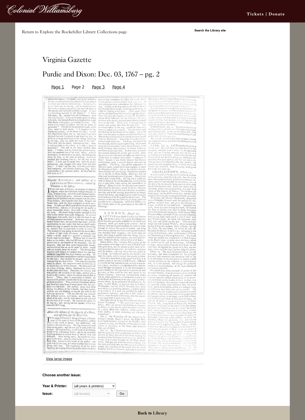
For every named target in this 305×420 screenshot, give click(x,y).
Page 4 (118, 87)
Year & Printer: (54, 385)
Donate (277, 13)
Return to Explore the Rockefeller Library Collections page (74, 31)
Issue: (47, 393)
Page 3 (98, 87)
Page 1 (57, 87)
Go (122, 393)
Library (160, 413)
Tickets (255, 13)
